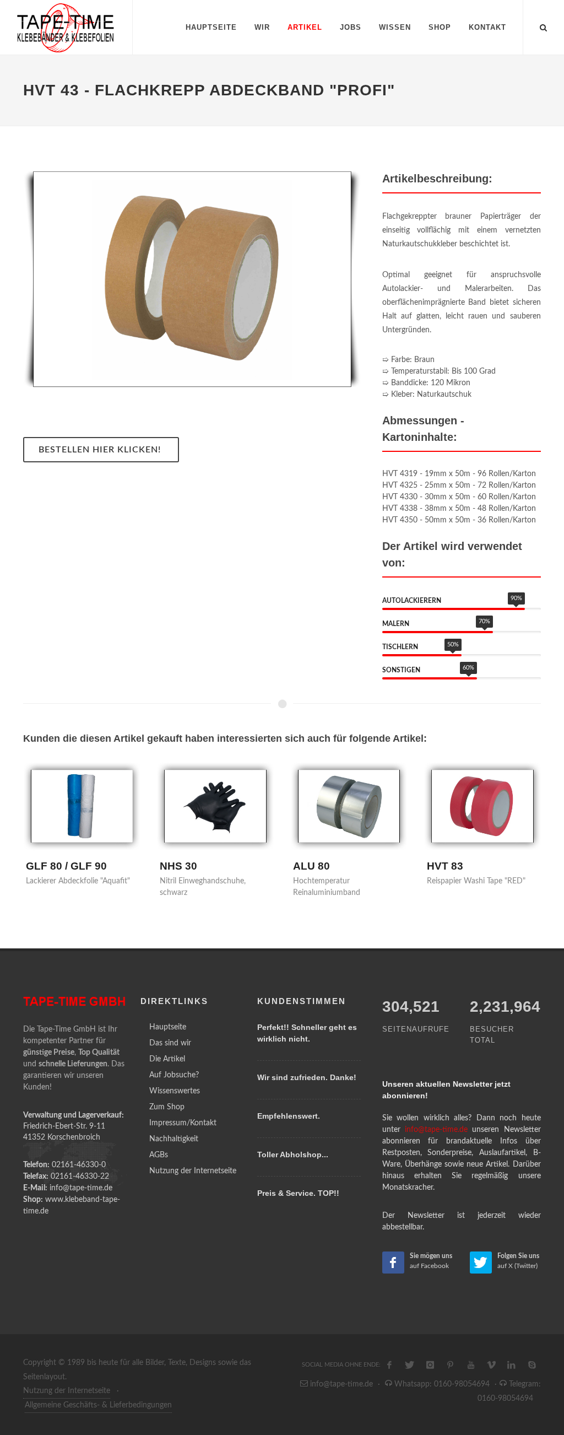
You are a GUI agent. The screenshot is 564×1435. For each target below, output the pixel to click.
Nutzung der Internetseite (192, 1171)
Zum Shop (167, 1107)
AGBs (158, 1155)
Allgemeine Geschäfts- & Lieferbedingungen (98, 1405)
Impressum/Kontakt (182, 1123)
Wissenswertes (174, 1091)
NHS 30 (178, 866)
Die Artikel (167, 1059)
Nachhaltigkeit (173, 1139)
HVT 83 (445, 866)
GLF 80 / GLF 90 (66, 866)
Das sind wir (170, 1043)
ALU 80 (311, 866)
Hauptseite (167, 1027)
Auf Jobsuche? (174, 1075)
